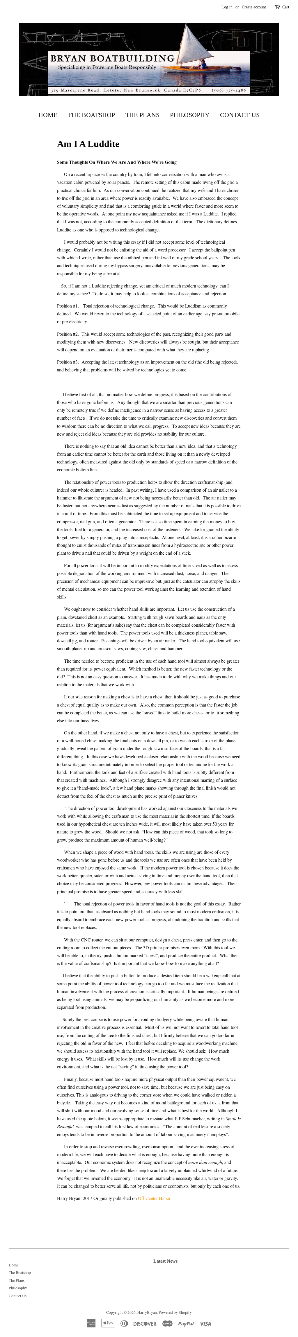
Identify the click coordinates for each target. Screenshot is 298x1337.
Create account (254, 7)
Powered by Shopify (175, 1312)
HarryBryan (147, 1312)
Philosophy (190, 114)
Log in (227, 7)
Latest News (165, 1261)
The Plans (142, 114)
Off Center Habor (155, 1198)
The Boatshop (91, 114)
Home (47, 114)
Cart (285, 7)
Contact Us (240, 114)
